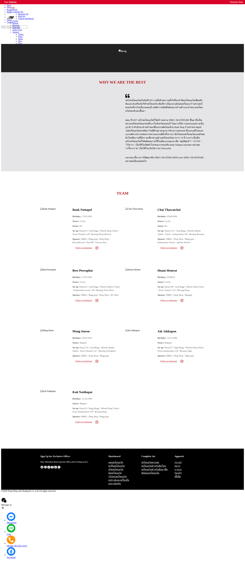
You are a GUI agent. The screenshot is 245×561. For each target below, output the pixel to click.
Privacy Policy (9, 496)
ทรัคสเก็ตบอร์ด (115, 469)
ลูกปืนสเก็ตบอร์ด (116, 466)
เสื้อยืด (178, 476)
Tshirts (21, 34)
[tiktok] (55, 468)
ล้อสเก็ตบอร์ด (115, 473)
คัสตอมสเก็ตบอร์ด (150, 473)
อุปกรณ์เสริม (114, 483)
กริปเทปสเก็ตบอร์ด (117, 476)
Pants (20, 37)
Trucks (15, 21)
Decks (14, 9)
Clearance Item (236, 2)
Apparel (15, 32)
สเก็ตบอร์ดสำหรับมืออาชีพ (154, 469)
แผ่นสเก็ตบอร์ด (115, 462)
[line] (45, 468)
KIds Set (21, 16)
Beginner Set (23, 14)
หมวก (177, 466)
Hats (20, 41)
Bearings (15, 25)
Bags (20, 43)
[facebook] (42, 468)
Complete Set (17, 12)
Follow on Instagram (83, 248)
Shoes (20, 39)
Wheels (15, 23)
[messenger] (59, 468)
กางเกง (178, 469)
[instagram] (48, 468)
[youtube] (52, 468)
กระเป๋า (178, 462)
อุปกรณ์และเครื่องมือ (118, 480)
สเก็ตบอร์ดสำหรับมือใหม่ (153, 466)
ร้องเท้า (178, 473)
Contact (21, 496)
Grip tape (16, 28)
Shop (9, 7)
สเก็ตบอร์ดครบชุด (150, 462)
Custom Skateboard (26, 19)
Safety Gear (17, 30)
